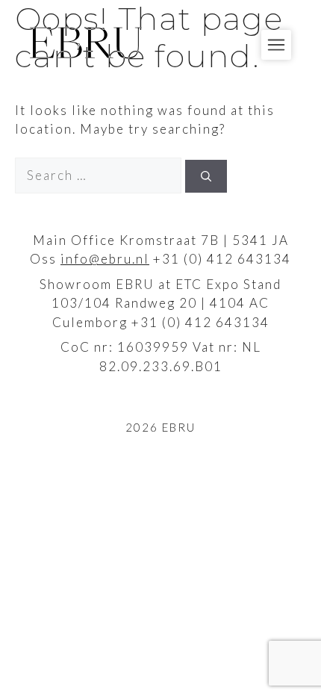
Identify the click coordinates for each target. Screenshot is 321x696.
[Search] (206, 176)
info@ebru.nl (104, 259)
